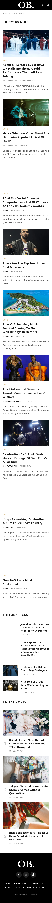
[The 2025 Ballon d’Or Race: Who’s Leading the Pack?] (10, 685)
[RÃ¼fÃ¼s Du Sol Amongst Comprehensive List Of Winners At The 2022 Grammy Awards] (26, 177)
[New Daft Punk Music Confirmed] (26, 559)
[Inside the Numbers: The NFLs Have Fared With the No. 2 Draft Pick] (26, 815)
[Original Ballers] (26, 5)
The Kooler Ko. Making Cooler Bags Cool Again (34, 668)
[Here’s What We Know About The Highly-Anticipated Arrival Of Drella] (26, 112)
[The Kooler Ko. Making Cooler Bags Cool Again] (10, 670)
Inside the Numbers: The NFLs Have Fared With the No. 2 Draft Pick (28, 836)
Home (9, 884)
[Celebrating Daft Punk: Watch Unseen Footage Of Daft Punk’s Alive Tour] (26, 433)
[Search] (47, 5)
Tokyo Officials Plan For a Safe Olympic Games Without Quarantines (28, 790)
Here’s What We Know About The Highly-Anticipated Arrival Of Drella (26, 137)
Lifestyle (38, 884)
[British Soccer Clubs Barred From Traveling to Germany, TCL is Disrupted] (26, 723)
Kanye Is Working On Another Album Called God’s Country (24, 521)
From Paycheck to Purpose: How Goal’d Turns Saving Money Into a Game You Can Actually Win (35, 649)
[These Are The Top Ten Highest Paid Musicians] (26, 242)
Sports (9, 888)
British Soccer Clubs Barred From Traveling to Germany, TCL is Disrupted (27, 743)
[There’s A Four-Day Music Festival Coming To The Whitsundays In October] (26, 303)
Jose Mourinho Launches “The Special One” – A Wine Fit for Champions (35, 627)
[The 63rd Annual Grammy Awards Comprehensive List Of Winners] (26, 368)
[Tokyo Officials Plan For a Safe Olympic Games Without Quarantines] (26, 769)
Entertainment (22, 884)
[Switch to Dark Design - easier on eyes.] (43, 5)
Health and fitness (36, 888)
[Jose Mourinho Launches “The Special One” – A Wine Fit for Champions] (10, 627)
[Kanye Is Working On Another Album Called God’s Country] (26, 498)
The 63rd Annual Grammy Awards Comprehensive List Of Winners (25, 393)
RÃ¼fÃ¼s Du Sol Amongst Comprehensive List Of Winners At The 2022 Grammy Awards (25, 202)
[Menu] (4, 5)
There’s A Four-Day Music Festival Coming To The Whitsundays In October (20, 328)
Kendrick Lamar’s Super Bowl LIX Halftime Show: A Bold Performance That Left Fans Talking (23, 70)
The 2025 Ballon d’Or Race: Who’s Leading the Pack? (34, 685)
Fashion (20, 888)
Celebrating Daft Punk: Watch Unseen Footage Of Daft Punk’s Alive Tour (25, 458)
